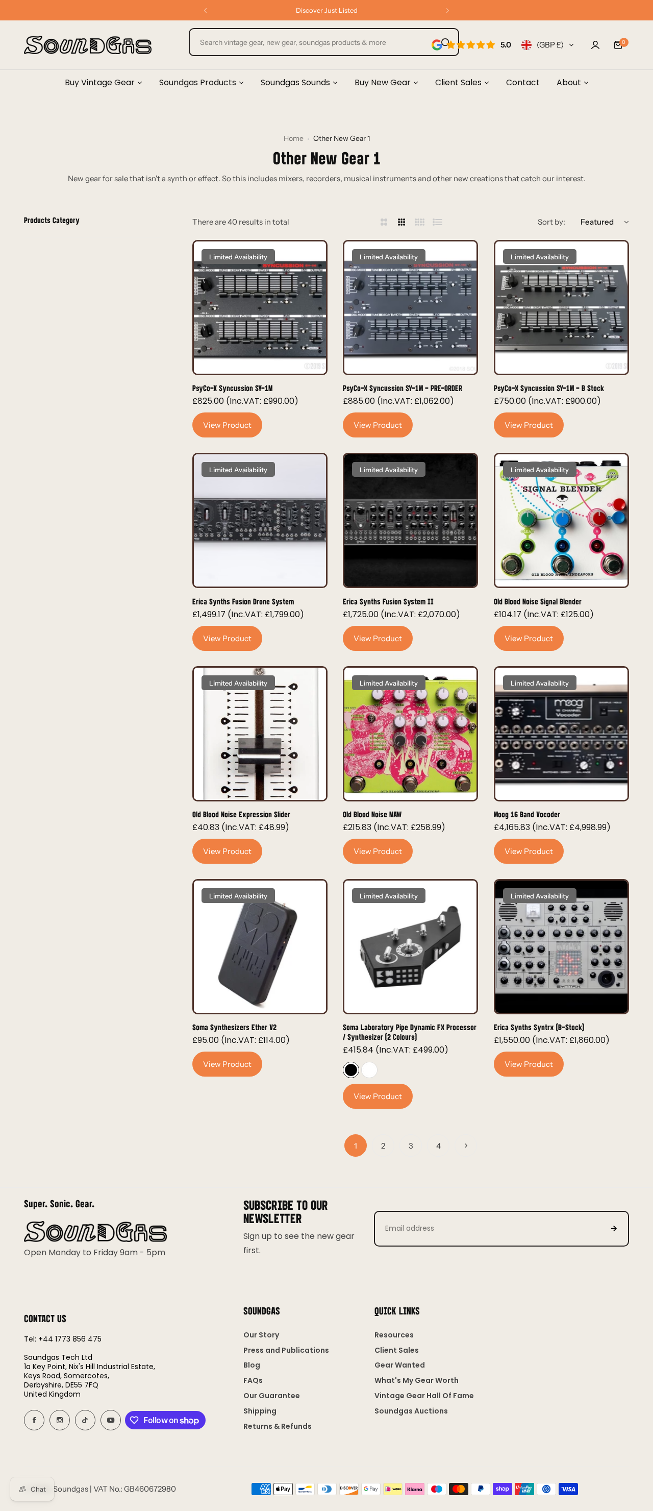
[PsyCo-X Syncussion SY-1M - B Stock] (561, 307)
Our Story (261, 1335)
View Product (227, 425)
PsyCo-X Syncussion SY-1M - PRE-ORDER (402, 388)
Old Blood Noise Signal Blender (538, 601)
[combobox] (324, 42)
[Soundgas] (88, 45)
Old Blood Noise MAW (372, 814)
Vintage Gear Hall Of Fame (424, 1396)
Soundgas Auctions (411, 1411)
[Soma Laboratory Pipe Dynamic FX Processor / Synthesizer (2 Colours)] (410, 947)
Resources (394, 1335)
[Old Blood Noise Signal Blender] (561, 520)
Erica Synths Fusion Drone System (243, 601)
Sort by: (551, 222)
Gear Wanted (399, 1365)
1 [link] (355, 1146)
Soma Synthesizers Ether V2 (234, 1027)
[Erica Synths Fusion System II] (410, 520)
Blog (251, 1365)
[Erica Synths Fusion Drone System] (260, 520)
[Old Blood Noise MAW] (410, 734)
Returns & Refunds (277, 1426)
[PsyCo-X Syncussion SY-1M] (260, 307)
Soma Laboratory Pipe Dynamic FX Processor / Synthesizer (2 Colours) (409, 1031)
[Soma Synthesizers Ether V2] (260, 947)
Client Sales (396, 1350)
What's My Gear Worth (416, 1380)
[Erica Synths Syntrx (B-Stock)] (561, 947)
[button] (205, 10)
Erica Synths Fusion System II (388, 601)
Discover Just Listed (327, 10)
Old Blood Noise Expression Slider (241, 814)
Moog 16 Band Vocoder (527, 814)
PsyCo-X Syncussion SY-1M (232, 388)
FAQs (253, 1380)
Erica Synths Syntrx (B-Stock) (539, 1027)
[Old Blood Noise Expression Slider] (260, 734)
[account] (595, 45)
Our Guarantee (271, 1396)
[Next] (466, 1145)
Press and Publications (286, 1350)
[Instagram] (59, 1420)
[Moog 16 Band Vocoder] (561, 734)
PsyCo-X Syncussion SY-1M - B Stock (549, 388)
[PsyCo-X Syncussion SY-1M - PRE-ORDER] (410, 307)
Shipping (260, 1411)
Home (294, 138)
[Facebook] (34, 1420)
